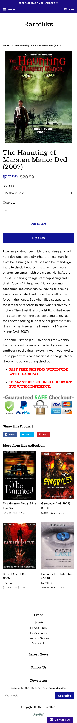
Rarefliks (38, 24)
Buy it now (38, 238)
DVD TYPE (10, 186)
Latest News (38, 654)
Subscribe (64, 696)
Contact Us (38, 643)
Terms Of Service (38, 638)
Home (6, 45)
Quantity (9, 203)
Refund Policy (38, 628)
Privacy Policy (38, 633)
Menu (11, 9)
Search (38, 622)
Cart (71, 10)
